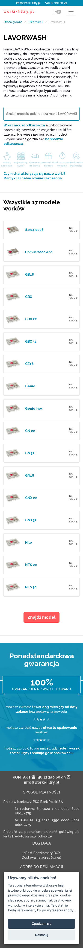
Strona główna (12, 22)
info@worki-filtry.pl (28, 3)
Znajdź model (41, 617)
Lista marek (35, 22)
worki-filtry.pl (18, 11)
